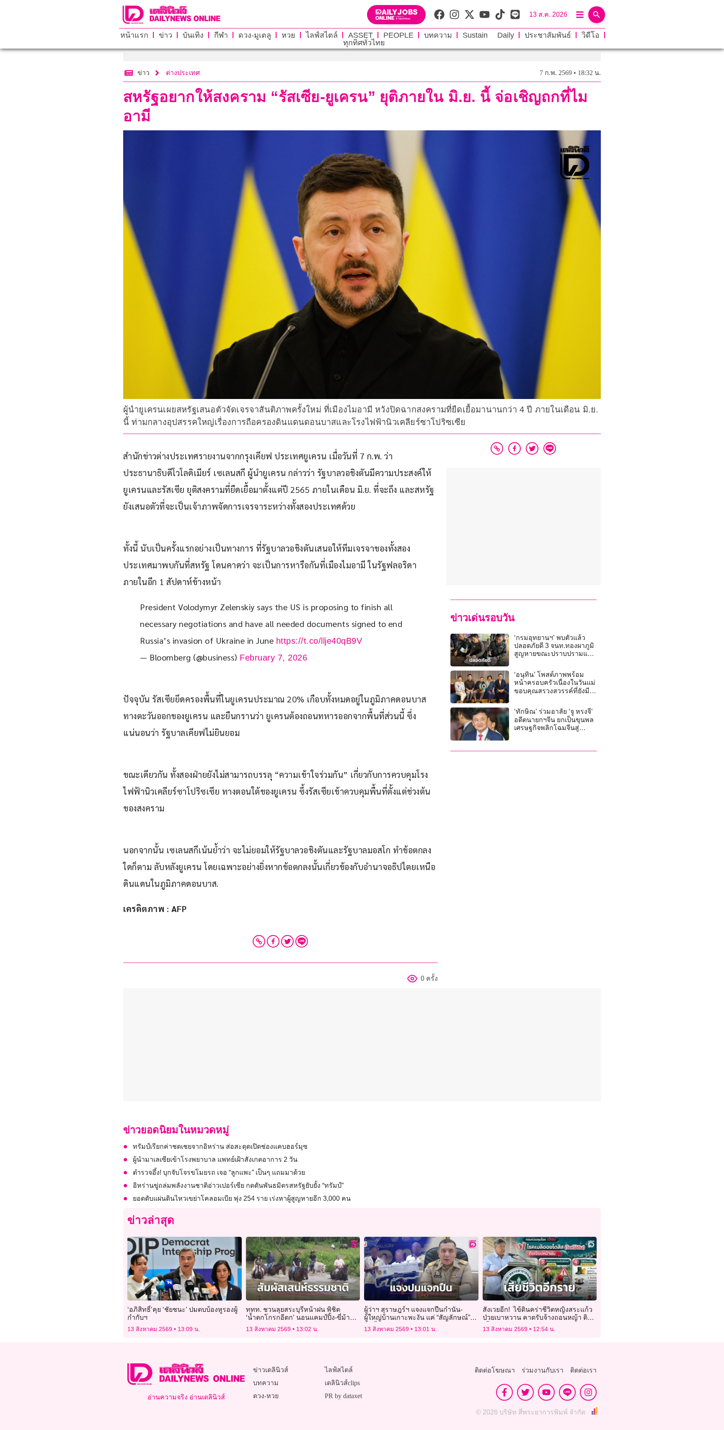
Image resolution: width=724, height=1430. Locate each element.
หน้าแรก (134, 35)
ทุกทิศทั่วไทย (364, 43)
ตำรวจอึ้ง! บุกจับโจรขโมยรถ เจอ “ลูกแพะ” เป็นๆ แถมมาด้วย (219, 1172)
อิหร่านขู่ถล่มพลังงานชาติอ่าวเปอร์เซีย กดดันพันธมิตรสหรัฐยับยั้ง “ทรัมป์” (238, 1185)
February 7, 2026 (273, 657)
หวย (288, 35)
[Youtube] (546, 1392)
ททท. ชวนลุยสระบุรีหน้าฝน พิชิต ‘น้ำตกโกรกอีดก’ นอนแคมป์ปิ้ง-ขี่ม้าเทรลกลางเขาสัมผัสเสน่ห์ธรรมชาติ (298, 1317)
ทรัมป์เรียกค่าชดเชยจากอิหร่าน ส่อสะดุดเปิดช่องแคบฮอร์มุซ (220, 1146)
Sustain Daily (488, 35)
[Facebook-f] (504, 1392)
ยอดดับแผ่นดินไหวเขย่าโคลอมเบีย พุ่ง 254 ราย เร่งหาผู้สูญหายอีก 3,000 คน (242, 1198)
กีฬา (221, 35)
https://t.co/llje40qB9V (319, 640)
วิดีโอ (591, 35)
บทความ (438, 35)
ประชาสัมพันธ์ (548, 35)
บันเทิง (193, 35)
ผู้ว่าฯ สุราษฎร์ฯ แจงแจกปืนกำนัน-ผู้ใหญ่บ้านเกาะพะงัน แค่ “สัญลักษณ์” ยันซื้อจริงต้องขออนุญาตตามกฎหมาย (418, 1317)
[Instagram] (588, 1392)
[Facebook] (273, 941)
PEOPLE (398, 35)
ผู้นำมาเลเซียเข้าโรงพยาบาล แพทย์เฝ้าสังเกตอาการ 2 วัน (215, 1159)
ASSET (360, 35)
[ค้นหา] (596, 14)
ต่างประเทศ (183, 72)
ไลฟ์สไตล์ (322, 35)
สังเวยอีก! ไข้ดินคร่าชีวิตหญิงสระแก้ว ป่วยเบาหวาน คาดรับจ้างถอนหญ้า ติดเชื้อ (537, 1317)
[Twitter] (287, 941)
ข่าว (165, 35)
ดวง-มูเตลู (254, 35)
